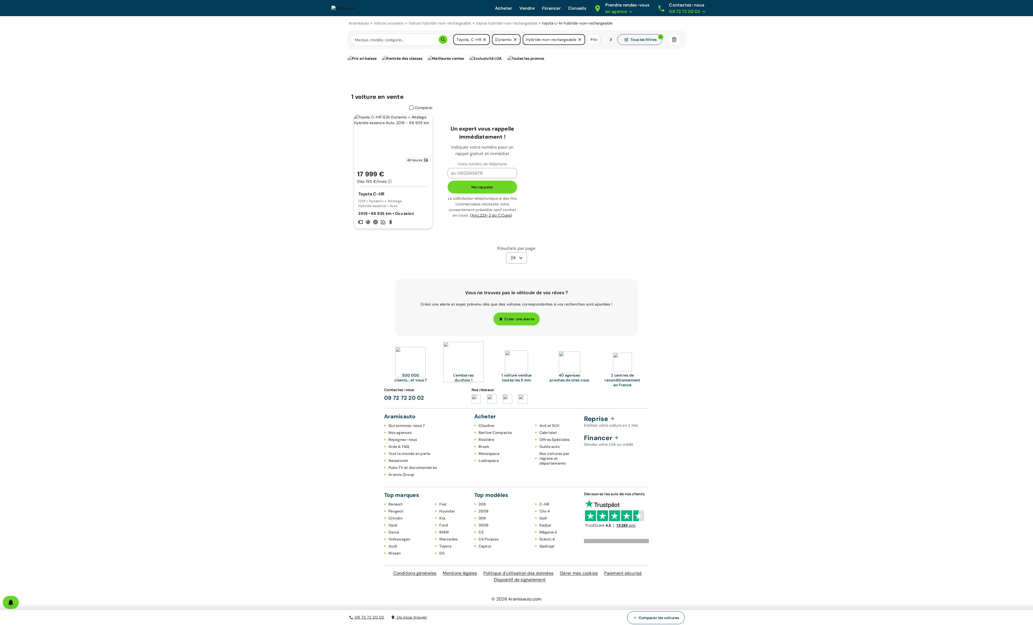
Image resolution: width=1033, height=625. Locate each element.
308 (482, 518)
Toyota (445, 546)
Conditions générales (414, 573)
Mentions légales (460, 573)
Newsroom (398, 460)
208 (482, 504)
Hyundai (447, 511)
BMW (444, 532)
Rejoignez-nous (402, 439)
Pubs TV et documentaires (412, 467)
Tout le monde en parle (409, 453)
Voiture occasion (389, 23)
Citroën (395, 518)
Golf (543, 518)
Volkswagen (399, 539)
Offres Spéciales (554, 439)
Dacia (393, 532)
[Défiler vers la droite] (611, 39)
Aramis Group (401, 474)
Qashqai (547, 546)
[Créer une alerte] (11, 602)
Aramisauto (359, 23)
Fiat (443, 504)
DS (441, 553)
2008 (484, 511)
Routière (486, 439)
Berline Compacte (495, 432)
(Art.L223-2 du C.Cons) (491, 215)
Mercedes (448, 539)
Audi (392, 546)
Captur (485, 546)
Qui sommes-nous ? (406, 425)
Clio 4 (544, 511)
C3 (481, 532)
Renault (395, 504)
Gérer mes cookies (579, 573)
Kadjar (545, 525)
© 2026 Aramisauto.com (516, 599)
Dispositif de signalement (520, 579)
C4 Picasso (489, 539)
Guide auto (549, 446)
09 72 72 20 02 (368, 617)
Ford (443, 525)
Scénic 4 (547, 539)
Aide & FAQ (398, 446)
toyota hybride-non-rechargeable (506, 23)
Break (484, 446)
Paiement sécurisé (623, 573)
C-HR (544, 504)
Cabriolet (548, 432)
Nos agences (400, 432)
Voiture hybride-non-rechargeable (440, 23)
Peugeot (396, 511)
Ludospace (489, 460)
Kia (442, 518)
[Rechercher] (443, 39)
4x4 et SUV (549, 425)
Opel (392, 525)
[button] (484, 39)
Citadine (486, 425)
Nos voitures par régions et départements (554, 458)
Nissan (394, 553)
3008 (484, 525)
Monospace (489, 453)
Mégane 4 (548, 532)
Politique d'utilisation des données (518, 573)
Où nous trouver (411, 617)
